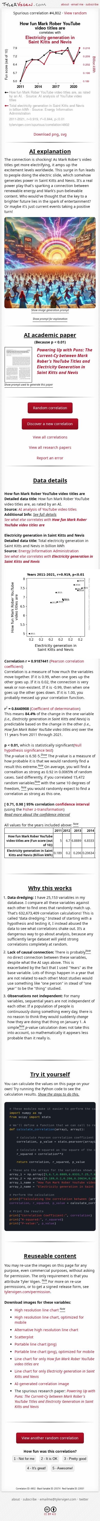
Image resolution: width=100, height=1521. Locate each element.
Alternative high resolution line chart (46, 1329)
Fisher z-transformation (43, 809)
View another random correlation (50, 1437)
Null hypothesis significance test (43, 748)
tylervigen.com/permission (27, 1291)
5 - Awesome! (63, 1468)
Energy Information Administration (48, 550)
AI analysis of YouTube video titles (47, 509)
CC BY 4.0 (50, 1514)
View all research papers (50, 447)
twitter (83, 1499)
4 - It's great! (36, 1468)
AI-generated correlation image (42, 1383)
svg (64, 134)
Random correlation (50, 407)
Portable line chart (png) (35, 1344)
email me (77, 4)
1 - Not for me (24, 1459)
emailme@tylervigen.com (58, 1499)
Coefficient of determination (55, 708)
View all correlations (50, 437)
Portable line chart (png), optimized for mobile (54, 1351)
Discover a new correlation (50, 423)
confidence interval (72, 804)
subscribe (92, 4)
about (65, 4)
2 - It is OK (49, 1459)
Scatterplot (24, 1337)
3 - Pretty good (75, 1459)
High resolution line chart (37, 1310)
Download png (46, 134)
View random (75, 13)
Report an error (50, 457)
